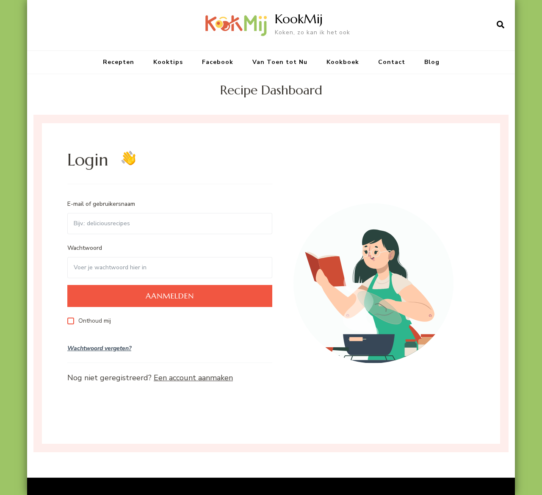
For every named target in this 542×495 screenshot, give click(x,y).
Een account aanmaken (193, 378)
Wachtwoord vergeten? (99, 348)
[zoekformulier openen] (500, 25)
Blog (432, 62)
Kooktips (168, 62)
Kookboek (342, 62)
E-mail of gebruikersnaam (101, 204)
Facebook (217, 62)
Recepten (118, 62)
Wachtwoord (84, 248)
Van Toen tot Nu (279, 62)
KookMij (299, 19)
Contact (391, 62)
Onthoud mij (94, 321)
